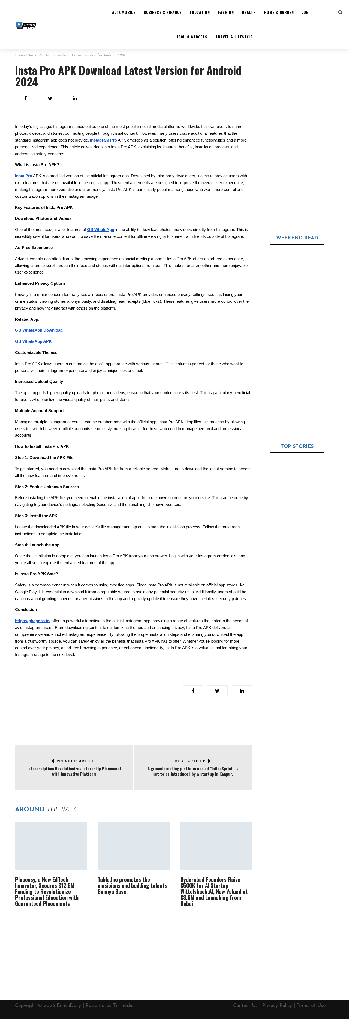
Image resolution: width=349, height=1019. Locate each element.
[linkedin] (75, 98)
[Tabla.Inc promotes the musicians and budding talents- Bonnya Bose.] (133, 846)
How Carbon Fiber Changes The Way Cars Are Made (313, 562)
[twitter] (50, 98)
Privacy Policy (277, 1005)
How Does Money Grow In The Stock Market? (313, 698)
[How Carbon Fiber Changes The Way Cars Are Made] (276, 569)
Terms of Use (311, 1005)
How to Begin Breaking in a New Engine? (312, 627)
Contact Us (245, 1005)
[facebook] (25, 98)
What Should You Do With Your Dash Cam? (296, 525)
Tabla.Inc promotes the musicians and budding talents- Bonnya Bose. (133, 885)
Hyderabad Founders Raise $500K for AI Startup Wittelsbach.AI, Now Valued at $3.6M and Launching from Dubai (214, 891)
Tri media (123, 1005)
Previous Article (76, 761)
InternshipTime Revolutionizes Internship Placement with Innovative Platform (74, 771)
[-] (26, 24)
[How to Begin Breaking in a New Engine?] (276, 637)
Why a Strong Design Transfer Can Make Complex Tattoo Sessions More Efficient (309, 262)
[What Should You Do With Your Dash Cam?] (297, 485)
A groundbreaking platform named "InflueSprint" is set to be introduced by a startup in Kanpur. (193, 771)
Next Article (190, 761)
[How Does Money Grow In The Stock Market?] (276, 705)
